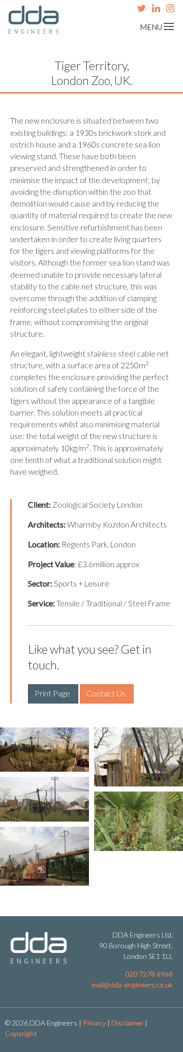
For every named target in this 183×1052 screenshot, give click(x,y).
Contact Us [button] (106, 693)
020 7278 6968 (149, 974)
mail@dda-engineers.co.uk (132, 984)
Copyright (21, 1033)
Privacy (94, 1022)
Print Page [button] (53, 693)
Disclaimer (127, 1022)
